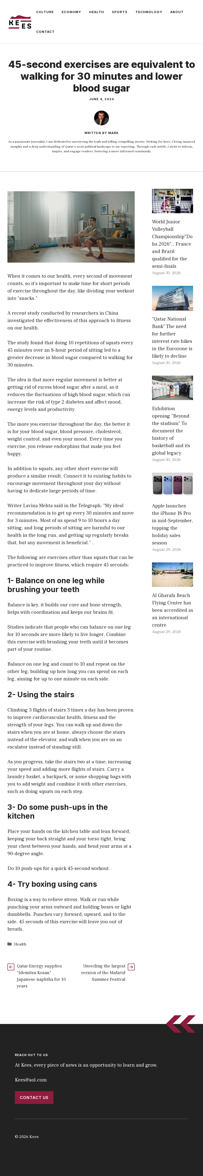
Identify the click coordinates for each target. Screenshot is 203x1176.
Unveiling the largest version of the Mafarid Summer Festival (103, 972)
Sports (119, 12)
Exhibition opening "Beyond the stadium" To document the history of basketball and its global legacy (171, 430)
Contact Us (34, 1097)
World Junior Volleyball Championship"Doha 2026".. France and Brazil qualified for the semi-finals (172, 244)
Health (96, 12)
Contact (45, 32)
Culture (45, 12)
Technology (148, 12)
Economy (71, 12)
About (177, 12)
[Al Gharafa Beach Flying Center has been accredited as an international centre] (172, 583)
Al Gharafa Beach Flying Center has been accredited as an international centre (172, 610)
